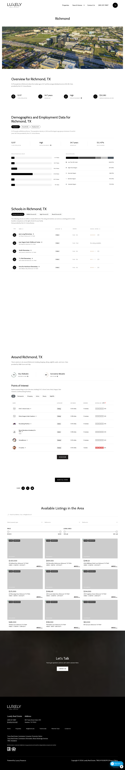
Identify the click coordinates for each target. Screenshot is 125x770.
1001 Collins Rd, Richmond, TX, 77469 (27, 260)
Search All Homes (62, 480)
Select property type (12, 522)
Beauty (45, 396)
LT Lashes (21, 447)
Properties (65, 5)
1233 (20, 433)
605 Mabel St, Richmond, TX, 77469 (27, 244)
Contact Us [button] (62, 669)
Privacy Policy (113, 760)
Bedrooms (85, 522)
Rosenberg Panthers (24, 423)
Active (38, 396)
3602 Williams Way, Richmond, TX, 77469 (28, 268)
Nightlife (53, 396)
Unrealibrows (22, 440)
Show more (62, 457)
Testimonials (43, 728)
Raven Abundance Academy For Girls (27, 430)
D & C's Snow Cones (24, 408)
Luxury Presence (20, 760)
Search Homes (77, 5)
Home (9, 728)
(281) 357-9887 (103, 5)
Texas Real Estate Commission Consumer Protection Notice (24, 736)
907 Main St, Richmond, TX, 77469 (27, 236)
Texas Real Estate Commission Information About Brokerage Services (27, 738)
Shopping (30, 396)
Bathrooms (48, 522)
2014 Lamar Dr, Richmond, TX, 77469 (27, 252)
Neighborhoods (30, 728)
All (14, 396)
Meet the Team (56, 728)
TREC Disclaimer (12, 741)
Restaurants (21, 396)
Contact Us (91, 5)
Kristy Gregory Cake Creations (27, 416)
